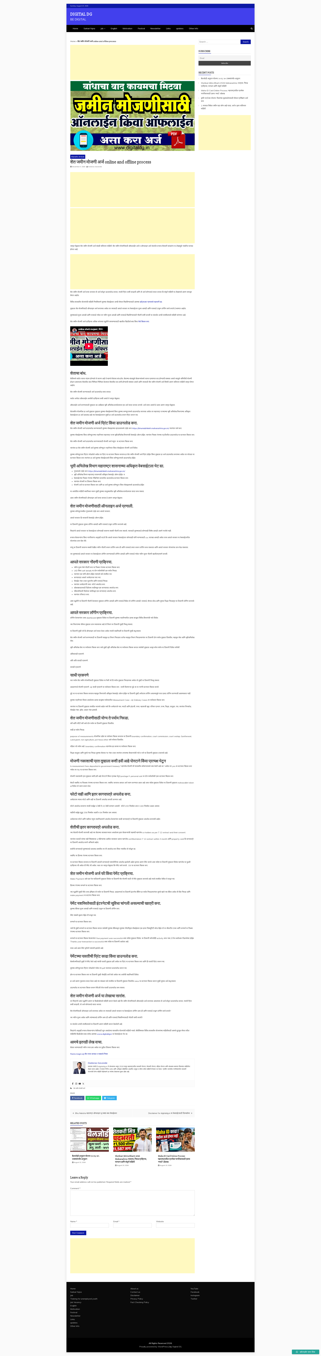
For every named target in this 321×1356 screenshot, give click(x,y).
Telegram (110, 1098)
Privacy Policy (136, 1298)
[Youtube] (80, 1084)
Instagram (195, 1295)
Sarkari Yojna (89, 28)
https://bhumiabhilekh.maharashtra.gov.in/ (150, 428)
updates (179, 28)
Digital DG (81, 14)
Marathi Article (77, 156)
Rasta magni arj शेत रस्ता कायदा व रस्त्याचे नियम (89, 1054)
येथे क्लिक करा (143, 321)
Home (75, 28)
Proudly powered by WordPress (154, 1346)
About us (134, 1288)
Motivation (127, 28)
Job (102, 28)
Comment (75, 1188)
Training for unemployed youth (83, 1298)
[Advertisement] (132, 62)
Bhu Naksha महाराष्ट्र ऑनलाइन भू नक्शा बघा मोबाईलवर (96, 1113)
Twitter (194, 1298)
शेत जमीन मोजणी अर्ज (79, 1088)
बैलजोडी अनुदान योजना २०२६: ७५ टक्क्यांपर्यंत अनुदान (85, 1157)
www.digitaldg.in (104, 1034)
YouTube (194, 1288)
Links (168, 28)
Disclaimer (135, 1295)
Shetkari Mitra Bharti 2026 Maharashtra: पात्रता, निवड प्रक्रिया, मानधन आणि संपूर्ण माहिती (131, 1159)
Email (116, 1221)
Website (160, 1221)
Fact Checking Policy (139, 1302)
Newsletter (155, 28)
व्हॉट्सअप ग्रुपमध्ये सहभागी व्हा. (151, 302)
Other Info (193, 28)
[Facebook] (73, 1084)
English (114, 28)
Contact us (135, 1292)
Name (73, 1221)
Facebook (78, 1098)
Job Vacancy (75, 1302)
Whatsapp (94, 1098)
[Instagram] (76, 1084)
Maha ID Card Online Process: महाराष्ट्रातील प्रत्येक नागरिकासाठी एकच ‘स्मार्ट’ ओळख (174, 1159)
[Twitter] (83, 1084)
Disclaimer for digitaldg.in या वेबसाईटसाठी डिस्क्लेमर (169, 1113)
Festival (141, 28)
